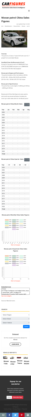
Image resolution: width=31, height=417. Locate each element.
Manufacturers (8, 26)
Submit (26, 326)
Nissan (23, 26)
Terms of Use (7, 409)
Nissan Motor (17, 26)
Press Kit (24, 409)
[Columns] (28, 104)
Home (1, 26)
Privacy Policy (16, 409)
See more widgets (6, 296)
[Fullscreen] (25, 104)
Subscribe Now (17, 397)
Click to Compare (15, 245)
